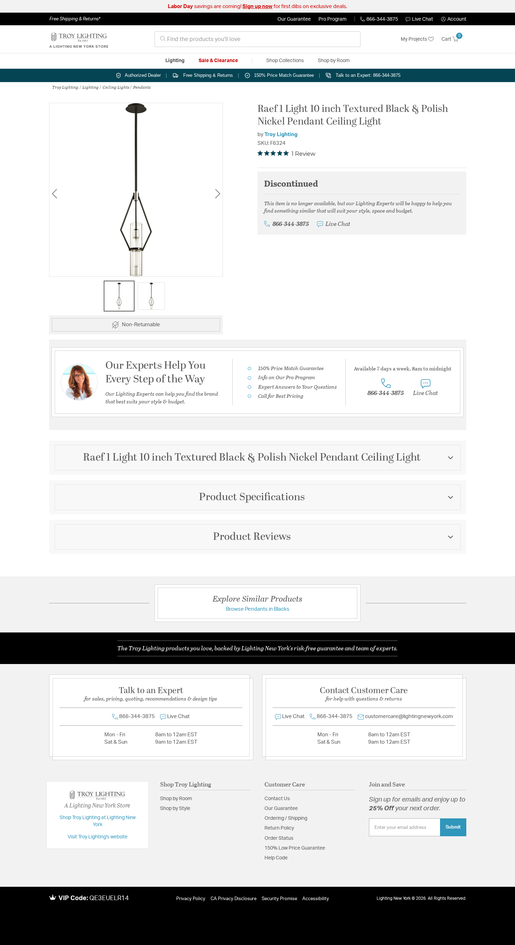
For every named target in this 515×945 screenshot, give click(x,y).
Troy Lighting (65, 87)
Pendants (142, 87)
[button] (453, 19)
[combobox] (257, 39)
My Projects (414, 39)
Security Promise (279, 899)
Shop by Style (175, 808)
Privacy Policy (190, 899)
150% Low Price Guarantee (295, 848)
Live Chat (422, 19)
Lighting (90, 87)
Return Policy (279, 828)
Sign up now (257, 6)
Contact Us (277, 798)
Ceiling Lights (116, 87)
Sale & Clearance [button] (218, 60)
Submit (453, 827)
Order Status (279, 838)
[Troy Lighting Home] (79, 39)
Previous (54, 193)
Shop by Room (176, 798)
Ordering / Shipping (286, 818)
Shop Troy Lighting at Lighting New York (98, 821)
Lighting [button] (175, 60)
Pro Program (332, 19)
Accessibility (315, 899)
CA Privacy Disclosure (233, 899)
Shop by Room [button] (334, 60)
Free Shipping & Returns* (74, 18)
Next (217, 193)
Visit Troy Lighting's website (98, 837)
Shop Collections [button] (285, 60)
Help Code (276, 858)
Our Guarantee (294, 19)
